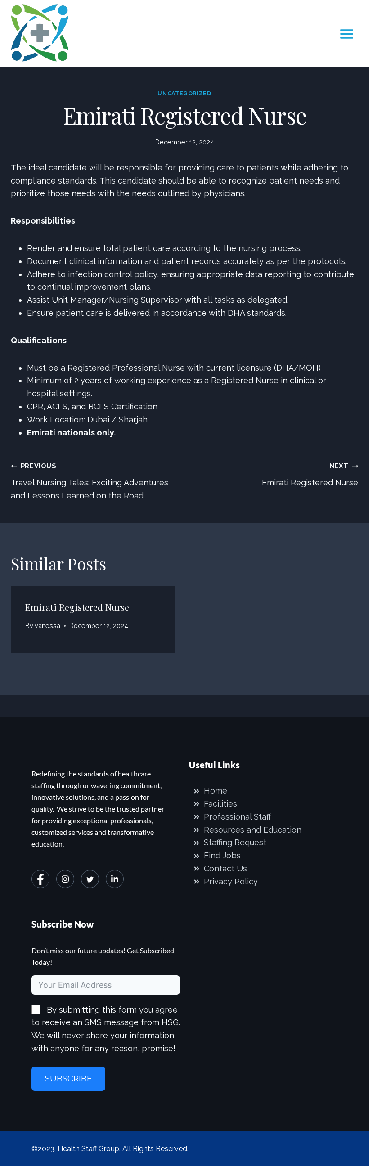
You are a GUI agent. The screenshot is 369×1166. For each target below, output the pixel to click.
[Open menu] (346, 33)
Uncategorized (184, 93)
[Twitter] (90, 879)
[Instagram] (65, 879)
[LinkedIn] (115, 879)
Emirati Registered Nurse (310, 474)
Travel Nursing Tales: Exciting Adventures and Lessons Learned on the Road (89, 481)
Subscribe (68, 1078)
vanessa (47, 625)
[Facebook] (41, 879)
